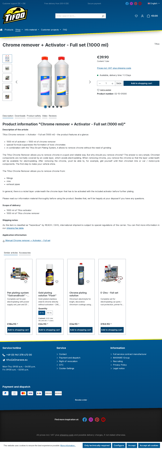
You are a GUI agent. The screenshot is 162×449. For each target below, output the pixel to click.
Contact (62, 354)
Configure (119, 445)
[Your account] (142, 15)
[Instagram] (131, 3)
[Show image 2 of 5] (49, 107)
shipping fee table (15, 228)
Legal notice (118, 368)
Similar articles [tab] (11, 252)
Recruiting (117, 361)
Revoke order (81, 400)
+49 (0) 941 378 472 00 (19, 354)
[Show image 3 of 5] (53, 107)
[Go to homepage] (15, 15)
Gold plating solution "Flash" (47, 294)
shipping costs (67, 435)
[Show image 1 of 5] (45, 107)
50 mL (49, 313)
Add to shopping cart (141, 83)
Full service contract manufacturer (129, 354)
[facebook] (127, 3)
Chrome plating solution (78, 294)
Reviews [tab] (53, 116)
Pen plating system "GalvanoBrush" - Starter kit (18, 294)
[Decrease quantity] (99, 83)
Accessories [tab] (25, 252)
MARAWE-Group (121, 357)
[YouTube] (139, 3)
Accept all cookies (149, 445)
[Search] (103, 15)
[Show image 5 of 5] (61, 107)
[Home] (1, 29)
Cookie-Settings (66, 368)
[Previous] (16, 82)
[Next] (90, 82)
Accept (132, 445)
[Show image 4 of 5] (57, 107)
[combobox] (77, 15)
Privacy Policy (119, 365)
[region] (47, 82)
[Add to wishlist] (25, 281)
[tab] (8, 116)
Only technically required (96, 445)
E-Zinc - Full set (109, 292)
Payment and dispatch (69, 357)
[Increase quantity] (112, 83)
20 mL (41, 313)
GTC (60, 365)
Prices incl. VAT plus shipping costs (114, 68)
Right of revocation (67, 361)
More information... (68, 445)
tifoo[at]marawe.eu (16, 359)
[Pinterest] (135, 3)
